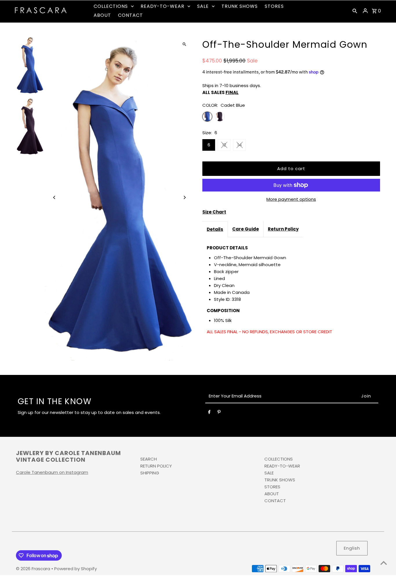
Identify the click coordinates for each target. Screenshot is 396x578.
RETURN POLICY (156, 466)
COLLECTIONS (278, 459)
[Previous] (54, 197)
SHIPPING (149, 473)
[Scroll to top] (383, 562)
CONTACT (275, 501)
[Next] (184, 197)
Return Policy (283, 229)
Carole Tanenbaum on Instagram (52, 472)
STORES (272, 487)
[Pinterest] (219, 413)
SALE (269, 473)
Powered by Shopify (75, 569)
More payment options (291, 199)
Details (215, 229)
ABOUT (271, 494)
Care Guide (245, 229)
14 (239, 145)
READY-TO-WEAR (282, 466)
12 (224, 145)
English (352, 548)
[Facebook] (209, 413)
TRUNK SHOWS (279, 480)
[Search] (355, 10)
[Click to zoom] (184, 44)
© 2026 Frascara (33, 569)
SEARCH (148, 459)
